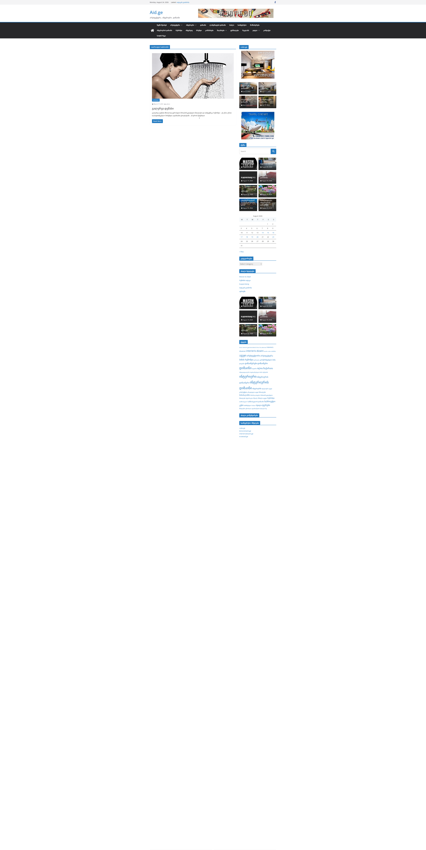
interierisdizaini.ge (246, 434)
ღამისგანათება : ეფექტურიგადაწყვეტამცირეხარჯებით (248, 201)
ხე (266, 408)
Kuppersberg (181, 2)
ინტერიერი (190, 25)
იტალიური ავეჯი (267, 388)
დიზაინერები (251, 363)
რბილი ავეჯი (262, 398)
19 (252, 237)
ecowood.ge (243, 436)
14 (263, 233)
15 (268, 233)
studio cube (267, 351)
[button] (181, 25)
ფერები (266, 405)
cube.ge (242, 428)
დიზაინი (203, 25)
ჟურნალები (234, 30)
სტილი (259, 405)
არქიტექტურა (175, 25)
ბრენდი (199, 30)
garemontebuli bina (253, 347)
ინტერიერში (256, 388)
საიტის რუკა (161, 36)
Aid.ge (156, 12)
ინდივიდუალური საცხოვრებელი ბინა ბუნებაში (253, 372)
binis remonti (243, 347)
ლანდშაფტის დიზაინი (218, 25)
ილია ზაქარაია (265, 368)
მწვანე (255, 398)
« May (241, 252)
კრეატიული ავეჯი (252, 392)
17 (242, 237)
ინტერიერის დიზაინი (164, 30)
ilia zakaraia (262, 347)
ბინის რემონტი (246, 359)
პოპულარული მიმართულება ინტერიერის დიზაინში (266, 201)
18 (247, 237)
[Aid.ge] (152, 30)
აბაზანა (273, 351)
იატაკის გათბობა (264, 176)
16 (273, 233)
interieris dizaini (254, 350)
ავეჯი (242, 355)
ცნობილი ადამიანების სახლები (255, 408)
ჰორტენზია (265, 191)
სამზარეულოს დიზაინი (256, 402)
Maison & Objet (247, 164)
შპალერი (242, 408)
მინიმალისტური (255, 395)
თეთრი (254, 368)
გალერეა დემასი (163, 108)
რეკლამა (245, 30)
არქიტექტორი (253, 355)
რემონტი (179, 30)
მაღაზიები (220, 30)
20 (257, 237)
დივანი (241, 364)
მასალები (262, 392)
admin (168, 104)
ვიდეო (255, 30)
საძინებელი (247, 405)
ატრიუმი (244, 191)
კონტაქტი (266, 30)
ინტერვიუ (189, 30)
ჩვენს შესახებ (162, 25)
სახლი (231, 25)
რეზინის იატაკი (266, 164)
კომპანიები (209, 30)
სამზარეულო (243, 401)
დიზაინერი (262, 363)
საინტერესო (242, 25)
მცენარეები (249, 398)
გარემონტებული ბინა (268, 360)
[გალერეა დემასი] (193, 76)
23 (273, 237)
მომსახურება (254, 25)
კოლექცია (243, 392)
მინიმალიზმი (244, 395)
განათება (256, 360)
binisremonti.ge (245, 431)
